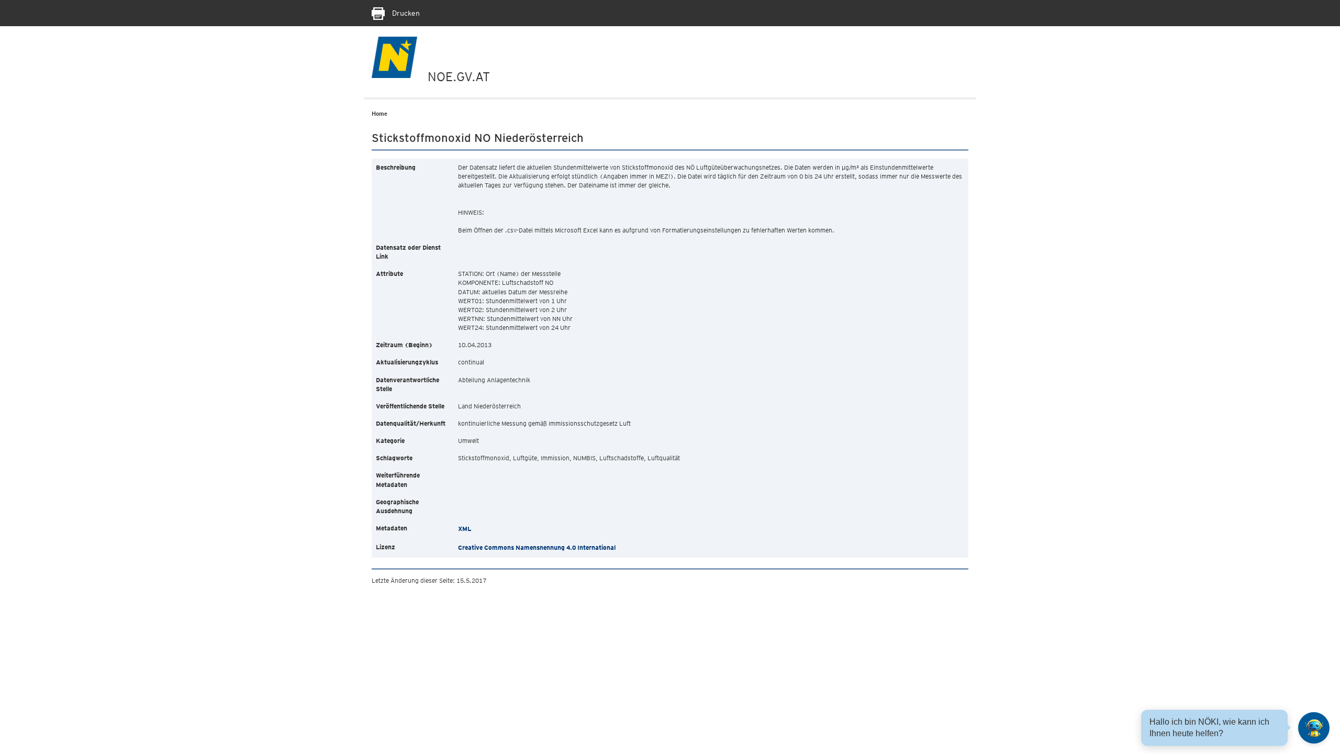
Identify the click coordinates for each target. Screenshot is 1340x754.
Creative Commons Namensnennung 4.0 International (537, 547)
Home (379, 113)
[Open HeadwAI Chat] (1314, 728)
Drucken (405, 13)
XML (464, 529)
